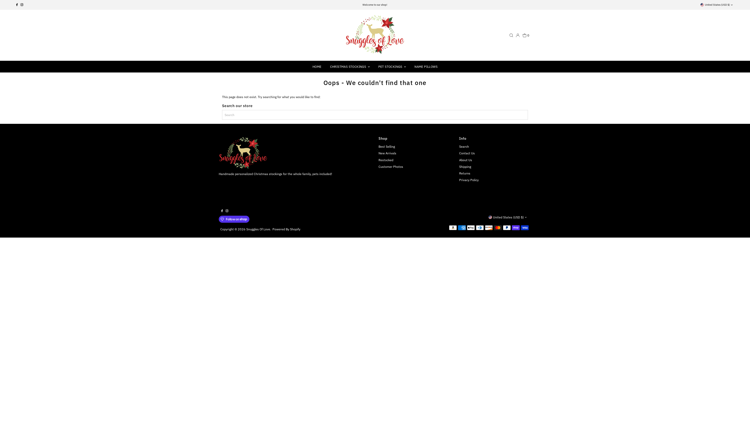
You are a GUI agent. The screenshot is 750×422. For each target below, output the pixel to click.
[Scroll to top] (742, 414)
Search (464, 146)
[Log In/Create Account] (518, 35)
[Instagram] (22, 5)
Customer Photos (391, 167)
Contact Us (467, 153)
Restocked (386, 160)
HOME (316, 67)
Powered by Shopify (286, 229)
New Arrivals (387, 153)
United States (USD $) (717, 4)
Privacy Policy (469, 180)
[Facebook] (17, 5)
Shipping (465, 167)
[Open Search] (511, 35)
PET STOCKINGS (390, 67)
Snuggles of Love (258, 229)
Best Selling (387, 146)
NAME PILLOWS (426, 67)
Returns (464, 173)
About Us (465, 160)
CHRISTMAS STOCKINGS (348, 67)
